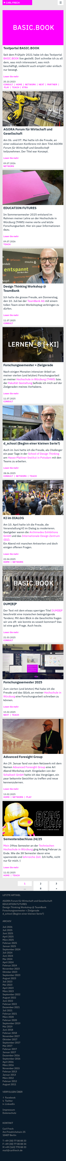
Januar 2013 (9, 1074)
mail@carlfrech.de (13, 1150)
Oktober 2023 (10, 971)
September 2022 (11, 994)
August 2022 (9, 997)
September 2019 (11, 1023)
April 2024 (8, 962)
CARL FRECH (12, 2)
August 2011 (9, 1084)
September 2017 (11, 1042)
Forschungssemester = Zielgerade (28, 365)
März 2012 (8, 1077)
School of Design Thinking (43, 453)
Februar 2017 (10, 1049)
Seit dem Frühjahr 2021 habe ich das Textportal (32, 54)
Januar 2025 (9, 946)
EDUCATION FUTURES (20, 208)
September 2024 (11, 949)
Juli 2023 (7, 981)
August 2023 (9, 978)
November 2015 (11, 1068)
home (19, 84)
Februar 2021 (10, 1013)
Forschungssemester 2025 (22, 682)
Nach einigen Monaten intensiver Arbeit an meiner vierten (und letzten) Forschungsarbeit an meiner (31, 375)
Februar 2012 (10, 1081)
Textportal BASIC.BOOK (21, 48)
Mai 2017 (7, 1045)
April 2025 (8, 936)
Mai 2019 (7, 1026)
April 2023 (8, 987)
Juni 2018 (8, 1029)
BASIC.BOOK (11, 58)
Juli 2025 (7, 930)
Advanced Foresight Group (22, 757)
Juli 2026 (7, 926)
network (30, 84)
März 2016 (8, 1065)
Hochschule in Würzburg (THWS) (35, 379)
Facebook (10, 1097)
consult (8, 84)
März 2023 (8, 991)
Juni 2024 (8, 955)
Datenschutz (9, 1112)
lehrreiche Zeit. (32, 857)
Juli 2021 (7, 1010)
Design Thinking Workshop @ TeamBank (24, 288)
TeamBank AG (36, 301)
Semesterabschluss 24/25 (22, 839)
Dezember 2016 (11, 1055)
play (6, 87)
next (41, 84)
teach (15, 87)
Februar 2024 (10, 965)
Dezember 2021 (11, 1007)
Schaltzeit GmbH (13, 774)
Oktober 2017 (10, 1039)
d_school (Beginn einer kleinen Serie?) (31, 443)
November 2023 (11, 968)
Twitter (9, 1100)
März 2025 (8, 939)
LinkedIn (10, 1104)
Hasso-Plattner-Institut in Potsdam (29, 457)
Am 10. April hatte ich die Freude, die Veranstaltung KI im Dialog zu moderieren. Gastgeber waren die (29, 528)
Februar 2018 (10, 1032)
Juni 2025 (8, 933)
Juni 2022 (8, 1000)
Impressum (9, 1109)
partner (52, 84)
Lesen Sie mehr (11, 76)
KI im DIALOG (13, 518)
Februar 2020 (10, 1020)
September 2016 (11, 1058)
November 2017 (11, 1036)
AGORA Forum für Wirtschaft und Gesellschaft (27, 131)
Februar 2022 (10, 1004)
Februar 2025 (10, 942)
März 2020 (8, 1016)
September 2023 (11, 975)
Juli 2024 (7, 952)
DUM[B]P (10, 604)
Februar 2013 (10, 1071)
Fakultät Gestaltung (20, 383)
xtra (25, 87)
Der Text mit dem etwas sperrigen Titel (27, 610)
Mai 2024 (7, 959)
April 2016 (8, 1061)
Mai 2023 (7, 984)
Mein (6, 845)
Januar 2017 (9, 1052)
